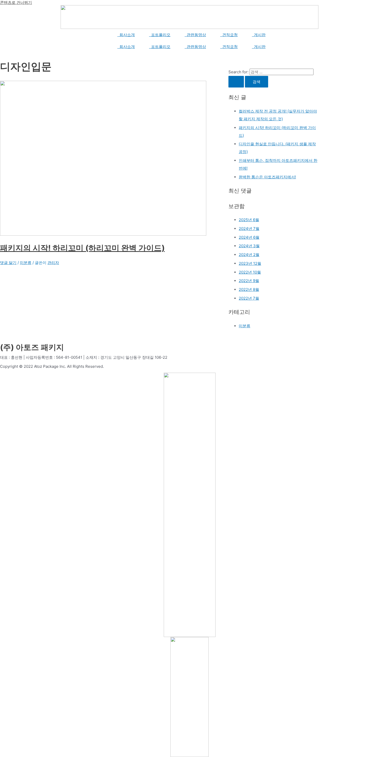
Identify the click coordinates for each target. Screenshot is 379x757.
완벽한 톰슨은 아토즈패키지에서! (267, 176)
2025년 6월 (249, 219)
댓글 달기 (8, 262)
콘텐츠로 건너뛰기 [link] (16, 2)
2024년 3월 (249, 245)
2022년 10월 (250, 272)
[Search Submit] (236, 81)
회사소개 (126, 34)
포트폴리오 (159, 34)
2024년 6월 (249, 237)
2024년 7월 (249, 228)
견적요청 (229, 34)
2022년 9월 (249, 280)
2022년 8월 (249, 289)
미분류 (25, 262)
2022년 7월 (249, 298)
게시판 (259, 34)
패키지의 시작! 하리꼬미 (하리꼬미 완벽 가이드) (82, 247)
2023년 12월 (250, 263)
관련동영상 (195, 34)
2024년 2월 (249, 254)
